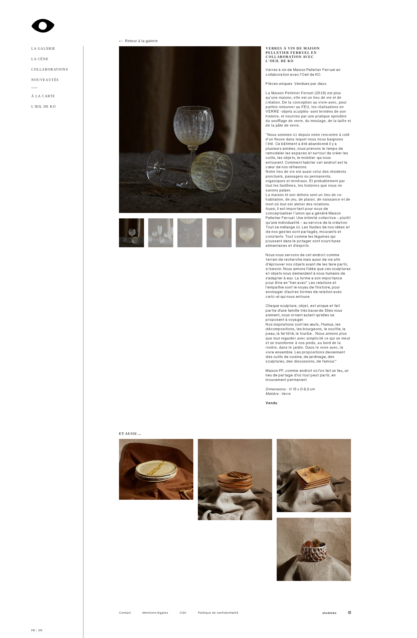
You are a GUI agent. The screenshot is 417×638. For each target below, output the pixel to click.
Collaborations (49, 69)
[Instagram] (349, 613)
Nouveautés (45, 80)
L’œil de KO (43, 106)
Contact (125, 612)
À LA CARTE (43, 96)
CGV (183, 612)
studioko (329, 612)
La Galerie (43, 48)
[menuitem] (33, 630)
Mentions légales (155, 612)
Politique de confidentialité (218, 612)
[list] (208, 630)
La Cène (39, 59)
